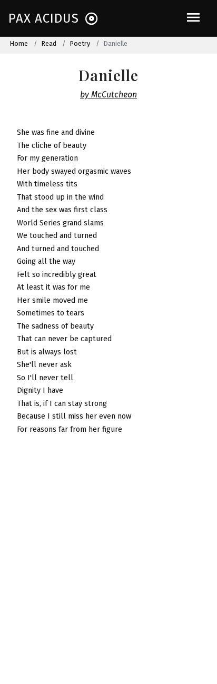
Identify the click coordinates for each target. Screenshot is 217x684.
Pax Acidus (43, 18)
